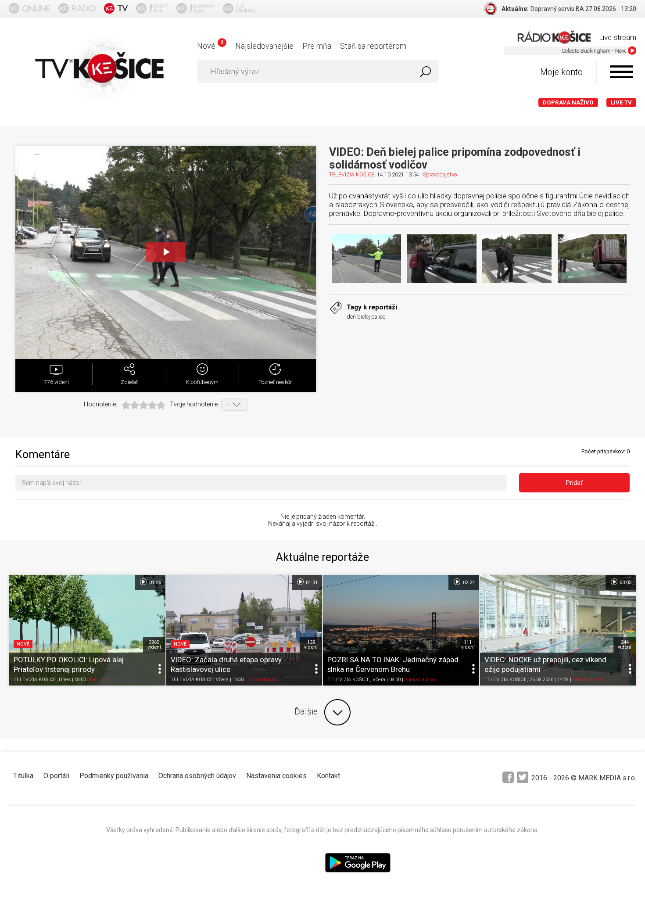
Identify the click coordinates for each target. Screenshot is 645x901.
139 (311, 644)
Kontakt (328, 776)
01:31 (311, 582)
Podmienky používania (113, 776)
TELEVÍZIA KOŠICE (351, 174)
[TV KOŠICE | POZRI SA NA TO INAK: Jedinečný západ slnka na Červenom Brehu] (401, 630)
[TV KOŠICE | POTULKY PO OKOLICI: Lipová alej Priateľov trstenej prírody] (87, 630)
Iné (93, 679)
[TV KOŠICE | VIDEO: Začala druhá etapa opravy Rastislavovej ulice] (244, 630)
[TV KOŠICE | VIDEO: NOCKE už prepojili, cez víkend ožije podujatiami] (558, 630)
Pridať (574, 482)
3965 (154, 644)
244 (624, 644)
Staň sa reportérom (373, 45)
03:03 (624, 582)
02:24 (468, 582)
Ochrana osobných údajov (197, 776)
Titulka (23, 776)
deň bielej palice (366, 316)
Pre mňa (316, 45)
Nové (210, 45)
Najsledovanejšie (264, 45)
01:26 (154, 582)
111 (468, 644)
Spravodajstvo (440, 174)
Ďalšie (306, 712)
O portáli (56, 776)
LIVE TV (621, 102)
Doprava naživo (568, 102)
